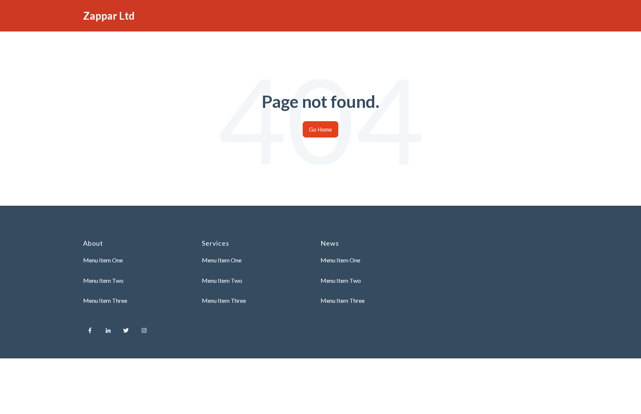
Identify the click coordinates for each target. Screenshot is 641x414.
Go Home (320, 129)
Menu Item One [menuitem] (103, 260)
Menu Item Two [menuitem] (103, 280)
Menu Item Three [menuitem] (105, 300)
